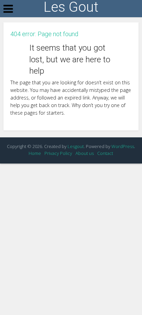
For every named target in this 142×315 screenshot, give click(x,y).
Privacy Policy (58, 153)
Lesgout (76, 146)
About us (84, 153)
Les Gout (70, 7)
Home (35, 153)
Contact (105, 153)
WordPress (122, 146)
